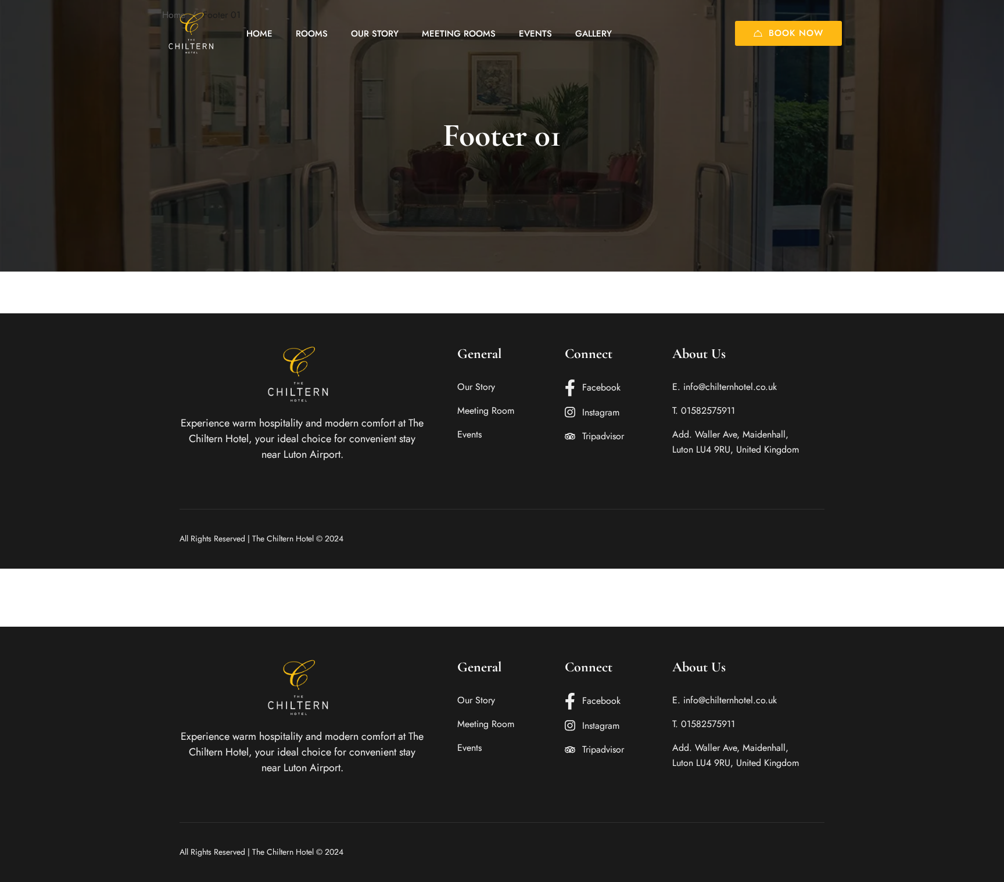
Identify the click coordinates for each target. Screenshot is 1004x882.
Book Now (796, 33)
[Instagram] (806, 538)
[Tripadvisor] (824, 538)
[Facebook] (770, 538)
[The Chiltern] (194, 33)
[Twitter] (788, 538)
